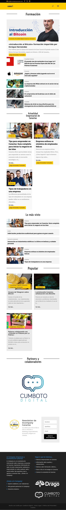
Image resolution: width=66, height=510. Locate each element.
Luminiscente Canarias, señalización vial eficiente (45, 293)
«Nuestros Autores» (13, 489)
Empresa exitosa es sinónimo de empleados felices (47, 144)
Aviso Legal (37, 505)
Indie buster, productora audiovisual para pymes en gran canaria (30, 233)
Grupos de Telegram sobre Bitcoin (18, 293)
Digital (22, 38)
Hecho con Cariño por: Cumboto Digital (21, 505)
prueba (9, 231)
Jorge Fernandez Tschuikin (17, 55)
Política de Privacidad (49, 505)
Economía (12, 38)
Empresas (26, 38)
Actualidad (17, 38)
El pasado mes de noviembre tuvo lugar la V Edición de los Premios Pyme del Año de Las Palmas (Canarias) (39, 63)
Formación (32, 38)
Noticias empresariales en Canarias (46, 459)
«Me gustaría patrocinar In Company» (18, 486)
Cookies (33, 507)
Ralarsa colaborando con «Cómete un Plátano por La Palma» (18, 333)
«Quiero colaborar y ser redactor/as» (18, 484)
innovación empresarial (13, 239)
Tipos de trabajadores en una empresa (38, 262)
